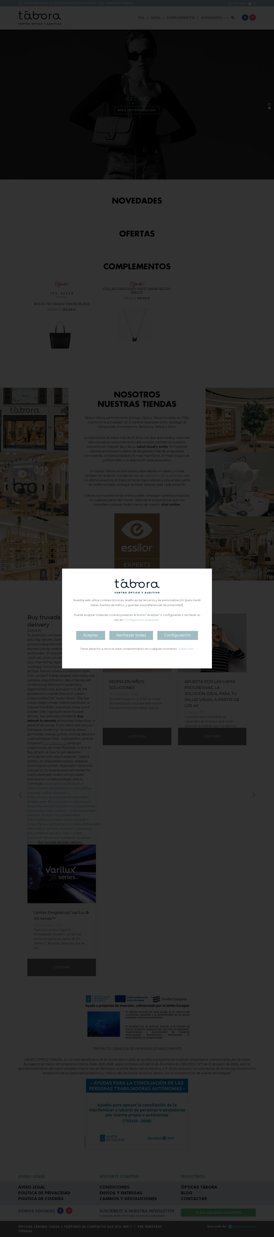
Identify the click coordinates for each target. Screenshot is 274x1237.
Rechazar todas (131, 635)
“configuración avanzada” (141, 619)
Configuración (177, 635)
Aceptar (90, 635)
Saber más (185, 648)
